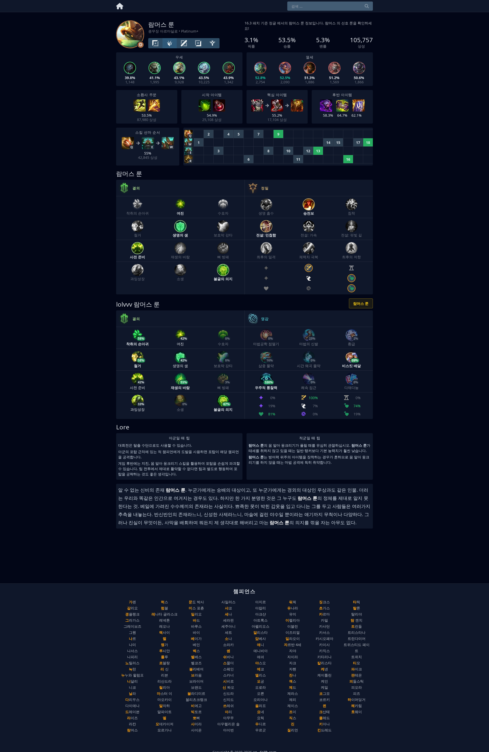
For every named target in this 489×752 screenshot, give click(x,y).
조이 (292, 711)
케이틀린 (324, 675)
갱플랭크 (132, 614)
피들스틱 (356, 681)
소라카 (228, 644)
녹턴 (132, 669)
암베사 (260, 638)
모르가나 (164, 730)
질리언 (292, 730)
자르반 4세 (292, 644)
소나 (228, 638)
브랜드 (196, 687)
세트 (228, 632)
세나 (228, 614)
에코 (260, 669)
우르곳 (260, 730)
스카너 (228, 675)
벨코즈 (196, 662)
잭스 (292, 681)
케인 (324, 681)
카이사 (324, 644)
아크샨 (260, 614)
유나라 (292, 608)
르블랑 (164, 662)
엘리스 (260, 675)
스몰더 (228, 662)
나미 (132, 644)
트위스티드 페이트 (357, 647)
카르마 (324, 614)
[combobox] (330, 6)
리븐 (164, 675)
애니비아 (260, 650)
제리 (292, 699)
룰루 (164, 656)
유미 (292, 614)
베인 (196, 644)
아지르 (260, 601)
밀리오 (196, 614)
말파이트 (164, 711)
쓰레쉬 (228, 705)
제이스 (292, 705)
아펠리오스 (260, 626)
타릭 (356, 601)
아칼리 (260, 608)
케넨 (324, 669)
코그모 (324, 693)
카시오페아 (324, 638)
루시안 (164, 650)
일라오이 (293, 638)
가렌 (132, 601)
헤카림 (356, 705)
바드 (196, 620)
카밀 (324, 620)
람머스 (132, 730)
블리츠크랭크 (196, 699)
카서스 (324, 632)
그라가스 (132, 620)
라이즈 (132, 717)
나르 (132, 638)
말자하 (164, 705)
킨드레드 (324, 730)
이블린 (292, 626)
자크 (292, 662)
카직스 (324, 650)
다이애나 (132, 705)
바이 (196, 632)
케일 (324, 687)
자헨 (292, 669)
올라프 (260, 705)
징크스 (324, 601)
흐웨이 (356, 711)
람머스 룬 (361, 303)
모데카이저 (164, 723)
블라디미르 (196, 693)
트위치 (356, 656)
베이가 (196, 638)
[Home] (119, 5)
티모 (356, 662)
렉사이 (164, 632)
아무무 (228, 717)
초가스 (324, 608)
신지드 (228, 699)
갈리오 (132, 608)
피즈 (356, 693)
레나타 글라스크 (165, 614)
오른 (260, 693)
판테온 (356, 675)
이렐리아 (293, 620)
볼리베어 (196, 669)
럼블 (164, 608)
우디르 (260, 723)
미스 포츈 (196, 608)
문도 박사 (196, 601)
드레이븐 (132, 711)
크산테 (324, 711)
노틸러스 (132, 662)
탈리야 (356, 614)
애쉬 (260, 656)
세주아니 (228, 626)
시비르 (228, 681)
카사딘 (324, 626)
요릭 (260, 717)
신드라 (228, 693)
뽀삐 (196, 717)
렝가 (164, 644)
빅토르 (196, 711)
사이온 (196, 730)
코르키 (324, 699)
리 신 (164, 669)
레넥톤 (164, 620)
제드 (292, 687)
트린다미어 (356, 638)
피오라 (356, 687)
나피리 (132, 656)
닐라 (132, 693)
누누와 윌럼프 (132, 675)
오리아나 (260, 699)
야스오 (260, 662)
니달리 (132, 681)
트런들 (356, 626)
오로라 (260, 687)
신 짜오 (228, 687)
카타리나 (324, 656)
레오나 (164, 626)
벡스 (196, 650)
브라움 (196, 675)
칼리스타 (324, 662)
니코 (132, 687)
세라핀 (228, 620)
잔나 (292, 675)
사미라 (196, 723)
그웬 (132, 632)
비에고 (196, 705)
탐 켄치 (356, 620)
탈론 (356, 608)
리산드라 (164, 681)
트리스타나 (356, 632)
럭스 (164, 601)
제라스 (292, 693)
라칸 (132, 723)
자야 (292, 650)
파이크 (356, 669)
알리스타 (260, 632)
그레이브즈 (132, 626)
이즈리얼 (293, 632)
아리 (228, 711)
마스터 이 (164, 693)
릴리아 (164, 687)
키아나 (324, 723)
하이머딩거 (356, 699)
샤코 (228, 608)
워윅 (292, 601)
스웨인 (228, 669)
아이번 (228, 730)
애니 (260, 644)
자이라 (292, 656)
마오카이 (164, 699)
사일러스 (228, 601)
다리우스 (132, 699)
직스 (292, 717)
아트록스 (260, 620)
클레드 (324, 717)
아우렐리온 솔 (228, 723)
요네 (260, 711)
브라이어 (196, 681)
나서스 (132, 650)
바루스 (196, 626)
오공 (260, 681)
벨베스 (196, 656)
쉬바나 (228, 656)
